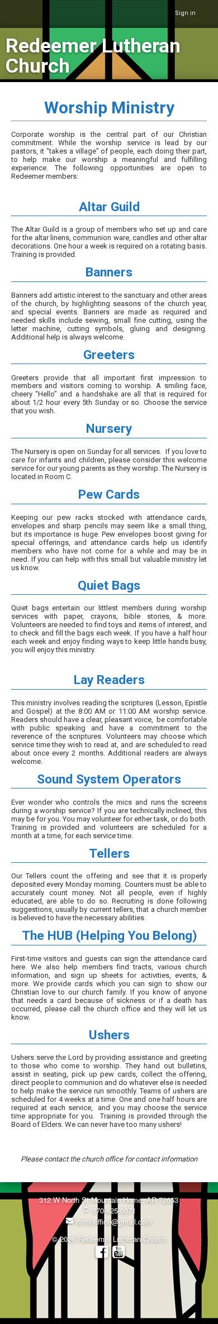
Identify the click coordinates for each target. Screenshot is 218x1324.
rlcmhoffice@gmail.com (113, 1221)
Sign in (185, 13)
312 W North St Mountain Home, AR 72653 (108, 1199)
